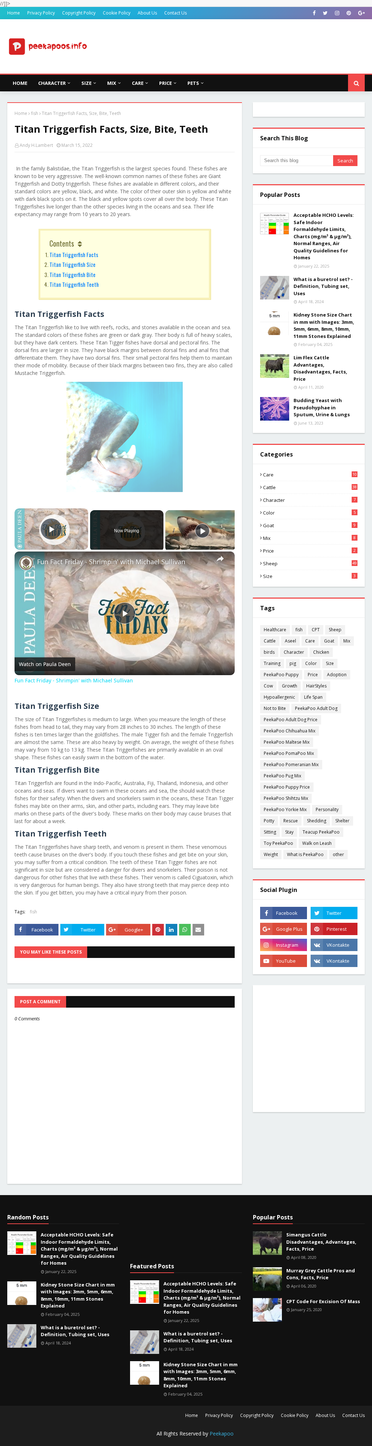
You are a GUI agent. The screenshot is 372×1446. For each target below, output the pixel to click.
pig (293, 663)
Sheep (310, 563)
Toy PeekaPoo (278, 843)
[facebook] (314, 13)
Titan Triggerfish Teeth (74, 284)
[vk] (334, 945)
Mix (309, 538)
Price (309, 551)
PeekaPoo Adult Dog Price (291, 719)
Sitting (270, 832)
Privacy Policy (41, 13)
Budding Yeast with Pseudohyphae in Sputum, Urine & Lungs (322, 407)
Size (309, 576)
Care (310, 474)
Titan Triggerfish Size (72, 264)
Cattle (310, 487)
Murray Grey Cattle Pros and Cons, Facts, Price (320, 1274)
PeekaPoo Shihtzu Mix (286, 798)
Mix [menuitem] (111, 83)
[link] (26, 563)
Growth (289, 686)
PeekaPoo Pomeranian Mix (291, 764)
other (338, 854)
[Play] (202, 531)
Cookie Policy (116, 13)
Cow (268, 686)
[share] (220, 558)
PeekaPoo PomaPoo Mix (289, 753)
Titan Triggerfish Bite (72, 274)
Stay (289, 832)
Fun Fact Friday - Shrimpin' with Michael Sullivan (111, 562)
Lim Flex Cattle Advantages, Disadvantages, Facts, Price (320, 368)
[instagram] (337, 13)
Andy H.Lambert (36, 145)
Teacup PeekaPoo (321, 832)
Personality (327, 809)
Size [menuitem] (86, 83)
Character (309, 500)
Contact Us (175, 13)
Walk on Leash (317, 843)
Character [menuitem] (52, 83)
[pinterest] (349, 13)
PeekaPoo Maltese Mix (287, 742)
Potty (269, 821)
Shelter (342, 821)
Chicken (321, 652)
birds (269, 652)
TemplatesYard (62, 1436)
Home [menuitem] (20, 83)
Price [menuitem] (165, 83)
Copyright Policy (79, 13)
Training (272, 663)
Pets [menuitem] (193, 83)
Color (309, 512)
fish (34, 113)
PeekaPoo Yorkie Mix (285, 809)
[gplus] (360, 13)
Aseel (290, 641)
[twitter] (325, 13)
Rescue (290, 821)
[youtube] (283, 961)
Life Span (313, 697)
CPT (316, 630)
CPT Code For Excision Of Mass (323, 1301)
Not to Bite (275, 708)
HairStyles (316, 686)
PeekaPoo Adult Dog (316, 708)
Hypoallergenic (279, 697)
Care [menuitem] (137, 83)
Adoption (337, 675)
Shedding (316, 821)
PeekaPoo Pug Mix (282, 776)
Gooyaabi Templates (135, 1436)
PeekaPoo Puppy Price (287, 787)
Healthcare (275, 630)
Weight (271, 854)
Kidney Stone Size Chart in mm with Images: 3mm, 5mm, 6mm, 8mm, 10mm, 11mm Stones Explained (324, 325)
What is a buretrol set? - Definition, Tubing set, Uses (323, 286)
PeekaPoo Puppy (281, 675)
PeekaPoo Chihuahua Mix (289, 731)
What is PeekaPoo (305, 854)
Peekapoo (222, 1433)
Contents (61, 243)
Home (13, 13)
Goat (309, 525)
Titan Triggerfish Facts (73, 255)
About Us (147, 13)
